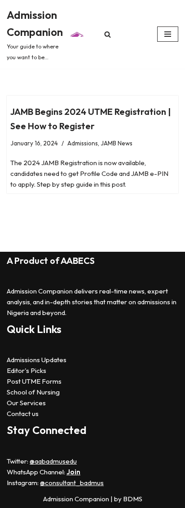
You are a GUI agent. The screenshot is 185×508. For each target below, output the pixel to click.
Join (73, 472)
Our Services (26, 403)
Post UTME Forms (34, 381)
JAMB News (116, 143)
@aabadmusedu (53, 461)
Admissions (82, 143)
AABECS (78, 260)
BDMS (132, 499)
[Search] (107, 34)
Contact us (23, 413)
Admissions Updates (36, 359)
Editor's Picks (26, 370)
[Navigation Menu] (167, 34)
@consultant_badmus (72, 482)
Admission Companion (76, 499)
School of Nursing (33, 392)
